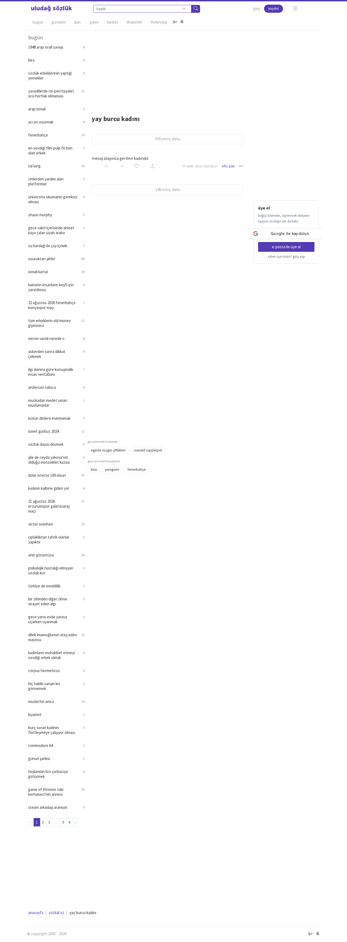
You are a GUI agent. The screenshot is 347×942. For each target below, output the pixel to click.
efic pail (228, 166)
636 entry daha (167, 138)
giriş (256, 8)
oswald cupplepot (148, 450)
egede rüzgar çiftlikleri (108, 450)
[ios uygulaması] (182, 22)
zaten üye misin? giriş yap (286, 256)
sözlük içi (56, 912)
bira (94, 469)
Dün (77, 22)
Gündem (58, 22)
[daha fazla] (295, 8)
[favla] (136, 166)
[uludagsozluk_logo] (51, 9)
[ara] (195, 9)
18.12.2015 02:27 (206, 166)
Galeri (94, 22)
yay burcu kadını (116, 118)
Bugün (38, 22)
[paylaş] (152, 166)
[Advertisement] (203, 68)
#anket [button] (112, 22)
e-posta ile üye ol (286, 246)
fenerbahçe (137, 469)
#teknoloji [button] (159, 22)
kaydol (273, 8)
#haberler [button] (135, 22)
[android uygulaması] (175, 22)
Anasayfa (35, 912)
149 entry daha (167, 189)
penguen (112, 469)
